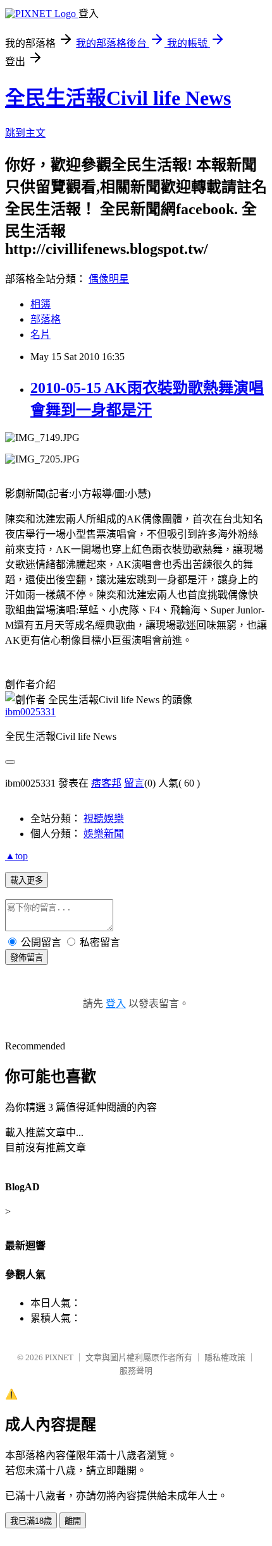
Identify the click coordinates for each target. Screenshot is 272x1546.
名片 (40, 334)
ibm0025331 (30, 711)
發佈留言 (26, 957)
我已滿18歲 (31, 1521)
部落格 (45, 319)
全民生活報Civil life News (118, 98)
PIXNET (59, 1357)
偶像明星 (109, 279)
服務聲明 (136, 1370)
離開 (73, 1521)
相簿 (40, 304)
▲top (16, 855)
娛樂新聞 (103, 833)
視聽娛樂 (103, 818)
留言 (134, 783)
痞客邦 (106, 783)
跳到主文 (25, 133)
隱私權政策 (224, 1357)
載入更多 (26, 880)
